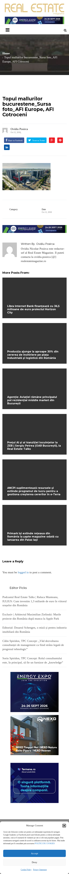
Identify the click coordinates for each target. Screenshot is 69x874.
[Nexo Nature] (34, 734)
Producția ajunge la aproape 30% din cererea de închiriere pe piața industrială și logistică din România (32, 354)
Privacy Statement (40, 870)
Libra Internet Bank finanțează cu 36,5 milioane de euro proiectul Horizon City (33, 309)
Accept (34, 853)
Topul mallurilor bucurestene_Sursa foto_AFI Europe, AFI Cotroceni (28, 107)
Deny (34, 862)
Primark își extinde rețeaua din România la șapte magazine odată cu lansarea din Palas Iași (33, 536)
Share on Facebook (15, 141)
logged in (23, 572)
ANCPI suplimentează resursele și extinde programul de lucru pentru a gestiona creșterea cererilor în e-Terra (33, 491)
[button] (64, 825)
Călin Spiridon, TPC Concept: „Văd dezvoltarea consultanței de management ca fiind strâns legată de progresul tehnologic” (33, 645)
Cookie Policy (26, 870)
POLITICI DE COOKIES (45, 843)
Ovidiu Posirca (19, 129)
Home (6, 53)
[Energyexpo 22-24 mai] (34, 691)
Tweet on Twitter (38, 141)
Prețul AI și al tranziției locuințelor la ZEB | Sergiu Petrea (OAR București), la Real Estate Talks (34, 445)
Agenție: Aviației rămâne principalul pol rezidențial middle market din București (32, 400)
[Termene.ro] (34, 782)
